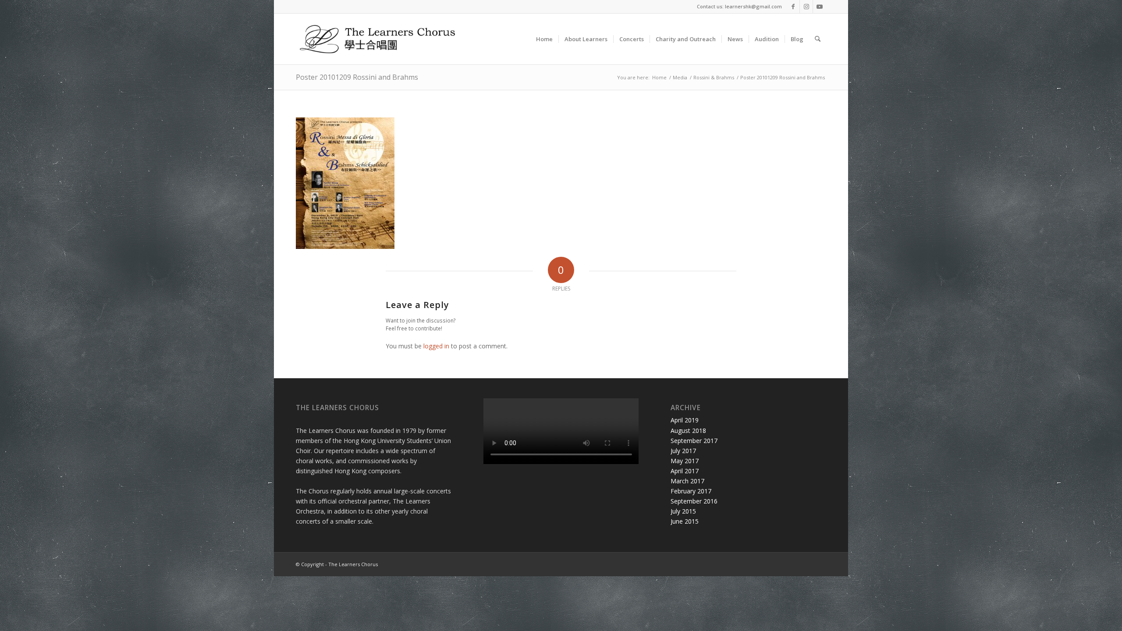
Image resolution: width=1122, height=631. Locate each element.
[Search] (817, 39)
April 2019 (685, 420)
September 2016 (694, 501)
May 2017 (685, 461)
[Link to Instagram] (806, 6)
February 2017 (691, 491)
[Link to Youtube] (819, 6)
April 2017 (685, 471)
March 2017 (687, 481)
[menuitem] (544, 39)
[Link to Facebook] (793, 6)
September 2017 (694, 440)
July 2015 (683, 511)
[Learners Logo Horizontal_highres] (381, 39)
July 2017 (683, 451)
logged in (436, 346)
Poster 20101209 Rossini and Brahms (357, 77)
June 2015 (685, 521)
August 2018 (688, 430)
